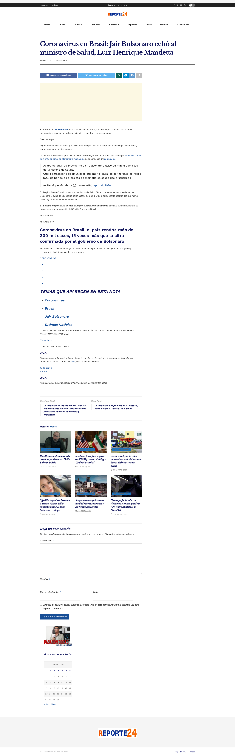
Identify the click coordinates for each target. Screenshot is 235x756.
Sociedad (114, 24)
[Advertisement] (91, 102)
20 (46, 694)
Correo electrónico (50, 592)
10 (62, 682)
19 (70, 688)
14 (50, 688)
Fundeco (54, 5)
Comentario (47, 540)
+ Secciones (183, 24)
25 (66, 694)
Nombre (45, 579)
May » (53, 704)
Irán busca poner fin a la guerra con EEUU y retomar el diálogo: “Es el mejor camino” (90, 459)
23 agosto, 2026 (48, 467)
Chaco (62, 24)
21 (50, 694)
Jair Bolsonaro (61, 129)
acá (73, 361)
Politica (78, 24)
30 (58, 700)
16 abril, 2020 (45, 60)
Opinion (164, 24)
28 (50, 700)
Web (95, 592)
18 (66, 688)
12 (70, 682)
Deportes (132, 24)
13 (46, 688)
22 (54, 694)
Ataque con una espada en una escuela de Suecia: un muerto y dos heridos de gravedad (89, 503)
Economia (95, 24)
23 (58, 694)
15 (54, 688)
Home (47, 24)
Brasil (49, 308)
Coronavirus (54, 300)
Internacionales (62, 60)
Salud (149, 24)
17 (62, 688)
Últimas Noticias (58, 325)
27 (46, 700)
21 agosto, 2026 (84, 511)
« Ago (46, 704)
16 (58, 688)
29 (54, 700)
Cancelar (44, 371)
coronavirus (109, 159)
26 (70, 694)
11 (66, 682)
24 (62, 694)
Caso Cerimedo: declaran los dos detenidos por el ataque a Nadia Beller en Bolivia (55, 459)
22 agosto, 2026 (119, 470)
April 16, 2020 (102, 185)
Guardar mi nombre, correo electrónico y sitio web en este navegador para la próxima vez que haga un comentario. (91, 607)
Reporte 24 (44, 5)
